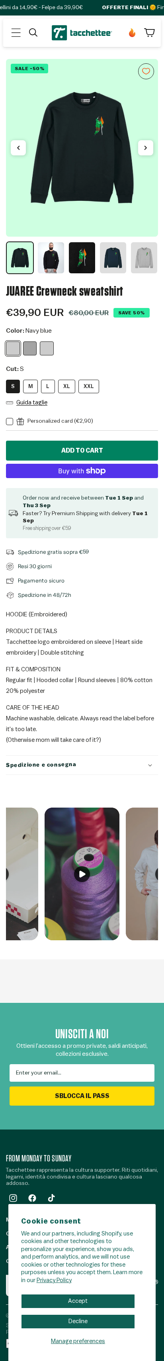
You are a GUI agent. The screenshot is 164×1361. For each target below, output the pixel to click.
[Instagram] (13, 1198)
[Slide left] (18, 147)
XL (66, 386)
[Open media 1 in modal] (82, 148)
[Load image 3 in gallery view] (82, 257)
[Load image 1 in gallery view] (20, 257)
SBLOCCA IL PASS (82, 1096)
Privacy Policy (54, 1280)
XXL (89, 386)
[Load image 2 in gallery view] (51, 257)
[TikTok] (51, 1198)
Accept (78, 1301)
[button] (16, 32)
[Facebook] (32, 1198)
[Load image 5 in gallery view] (144, 257)
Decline (78, 1321)
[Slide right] (145, 147)
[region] (82, 167)
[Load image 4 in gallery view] (113, 257)
